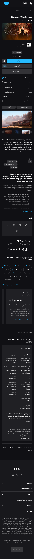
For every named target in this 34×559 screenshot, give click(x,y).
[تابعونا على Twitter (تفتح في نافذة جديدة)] (17, 231)
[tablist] (17, 348)
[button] (17, 211)
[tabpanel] (17, 376)
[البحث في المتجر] (30, 10)
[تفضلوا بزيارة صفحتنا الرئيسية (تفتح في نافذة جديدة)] (14, 226)
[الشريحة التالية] (9, 119)
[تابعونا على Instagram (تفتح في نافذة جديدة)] (20, 226)
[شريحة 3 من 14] (8, 132)
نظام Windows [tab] (25, 348)
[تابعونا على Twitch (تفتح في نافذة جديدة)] (26, 226)
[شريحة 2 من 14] (17, 132)
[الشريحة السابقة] (24, 119)
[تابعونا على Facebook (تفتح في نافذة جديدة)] (8, 226)
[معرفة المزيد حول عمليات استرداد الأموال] (3, 82)
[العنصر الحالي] (26, 132)
